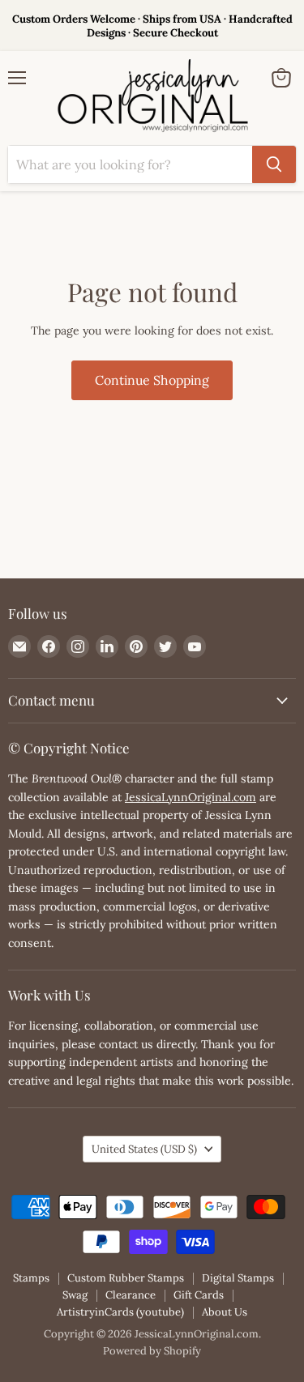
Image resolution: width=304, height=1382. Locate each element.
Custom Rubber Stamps (125, 1278)
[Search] (274, 164)
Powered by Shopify (152, 1351)
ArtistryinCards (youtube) (120, 1312)
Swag (75, 1295)
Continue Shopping (152, 380)
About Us (224, 1312)
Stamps (31, 1278)
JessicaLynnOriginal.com (190, 797)
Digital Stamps (238, 1278)
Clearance (130, 1295)
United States (144, 1149)
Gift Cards (198, 1295)
